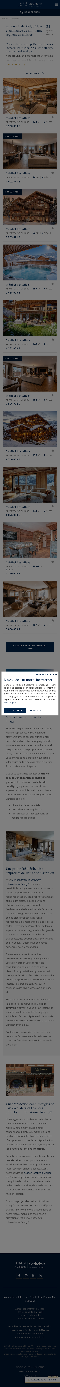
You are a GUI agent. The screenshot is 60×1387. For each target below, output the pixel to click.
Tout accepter (15, 710)
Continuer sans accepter (43, 674)
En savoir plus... (10, 702)
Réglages (35, 710)
